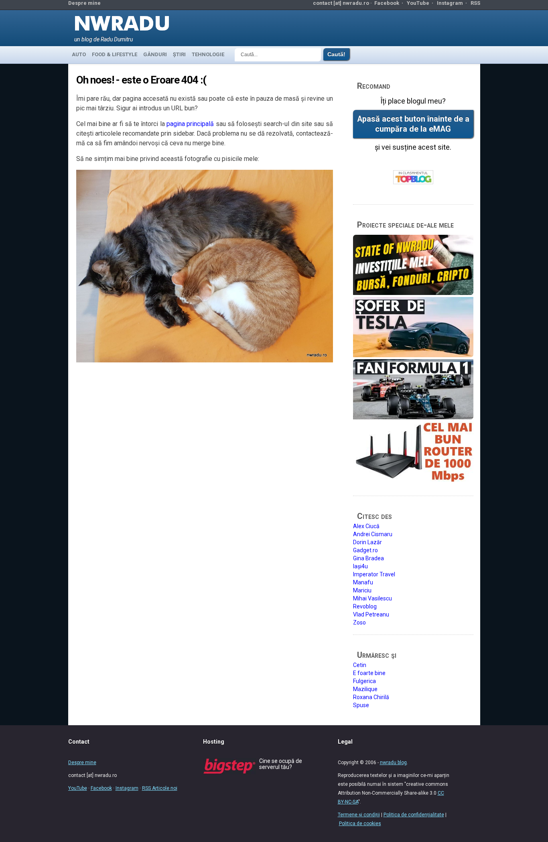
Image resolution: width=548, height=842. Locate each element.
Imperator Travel (374, 574)
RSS (475, 3)
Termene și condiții (359, 815)
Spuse (361, 705)
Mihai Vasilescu (372, 598)
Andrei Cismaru (372, 534)
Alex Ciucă (366, 526)
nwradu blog (393, 762)
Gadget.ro (365, 550)
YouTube (418, 3)
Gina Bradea (368, 558)
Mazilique (365, 689)
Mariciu (362, 590)
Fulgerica (364, 681)
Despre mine (84, 3)
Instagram (450, 3)
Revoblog (365, 606)
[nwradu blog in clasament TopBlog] (413, 177)
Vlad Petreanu (371, 614)
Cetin (359, 665)
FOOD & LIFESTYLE (114, 54)
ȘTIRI (179, 54)
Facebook (386, 3)
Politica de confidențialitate (414, 815)
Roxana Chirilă (371, 697)
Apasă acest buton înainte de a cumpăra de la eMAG (413, 124)
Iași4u (360, 566)
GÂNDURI (155, 54)
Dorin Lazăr (367, 542)
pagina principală (190, 124)
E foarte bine (369, 673)
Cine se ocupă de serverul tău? (280, 764)
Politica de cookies (360, 823)
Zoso (359, 622)
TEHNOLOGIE (208, 54)
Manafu (363, 582)
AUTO (79, 54)
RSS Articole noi (159, 788)
